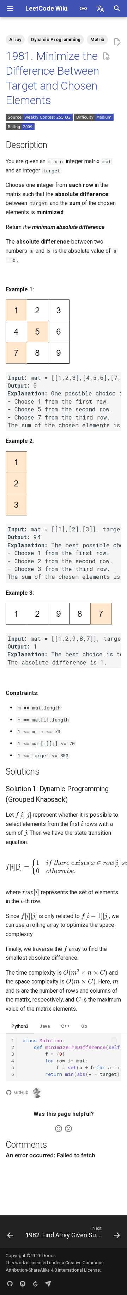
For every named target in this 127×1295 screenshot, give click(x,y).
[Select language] (100, 8)
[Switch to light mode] (83, 8)
